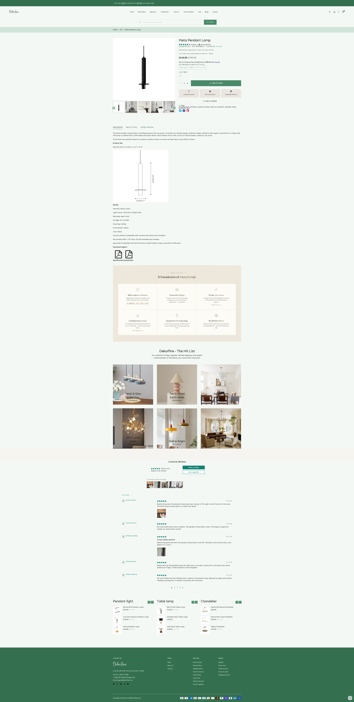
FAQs (169, 662)
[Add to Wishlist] (115, 608)
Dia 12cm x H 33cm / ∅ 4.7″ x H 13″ (193, 67)
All (189, 46)
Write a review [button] (193, 467)
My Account (222, 665)
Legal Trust (196, 678)
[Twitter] (114, 684)
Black (180, 75)
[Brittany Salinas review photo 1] (161, 551)
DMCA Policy (197, 675)
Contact (170, 668)
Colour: (183, 72)
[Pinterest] (121, 684)
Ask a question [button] (193, 472)
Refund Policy (197, 665)
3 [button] (177, 588)
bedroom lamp (203, 107)
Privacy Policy (197, 662)
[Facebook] (117, 684)
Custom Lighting (198, 684)
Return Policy (131, 127)
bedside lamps (230, 107)
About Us (170, 665)
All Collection (184, 107)
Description (118, 127)
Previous (113, 108)
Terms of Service (198, 672)
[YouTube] (128, 684)
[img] (161, 501)
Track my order (223, 672)
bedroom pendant (217, 107)
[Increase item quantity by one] (187, 83)
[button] (330, 12)
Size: (192, 64)
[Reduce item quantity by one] (180, 83)
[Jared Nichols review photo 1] (161, 513)
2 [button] (174, 588)
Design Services (146, 127)
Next (174, 108)
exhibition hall (184, 108)
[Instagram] (124, 684)
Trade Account (223, 668)
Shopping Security (224, 675)
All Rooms (193, 107)
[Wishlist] (338, 12)
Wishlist (220, 662)
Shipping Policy (198, 668)
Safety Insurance (198, 681)
